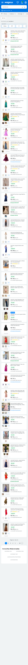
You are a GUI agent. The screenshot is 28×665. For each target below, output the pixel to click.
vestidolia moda (19, 551)
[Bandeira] (6, 81)
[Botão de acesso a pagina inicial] (10, 2)
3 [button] (10, 543)
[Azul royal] (3, 81)
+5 (8, 518)
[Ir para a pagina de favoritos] (18, 2)
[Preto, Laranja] (3, 68)
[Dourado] (6, 441)
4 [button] (12, 543)
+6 (8, 96)
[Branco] (6, 123)
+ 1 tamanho (6, 42)
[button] (22, 7)
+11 (8, 188)
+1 (8, 138)
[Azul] (3, 55)
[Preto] (6, 55)
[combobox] (14, 7)
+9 (8, 81)
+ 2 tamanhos (6, 84)
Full (4, 18)
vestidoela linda (14, 559)
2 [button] (8, 543)
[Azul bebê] (6, 188)
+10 (8, 254)
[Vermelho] (7, 309)
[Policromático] (6, 384)
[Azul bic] (6, 40)
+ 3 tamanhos (6, 125)
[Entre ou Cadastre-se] (25, 2)
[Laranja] (3, 494)
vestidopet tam (14, 554)
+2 (8, 412)
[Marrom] (6, 518)
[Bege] (6, 413)
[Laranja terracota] (6, 138)
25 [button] (19, 543)
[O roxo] (3, 384)
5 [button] (15, 543)
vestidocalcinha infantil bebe (14, 556)
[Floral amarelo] (6, 296)
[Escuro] (3, 151)
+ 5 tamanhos (7, 151)
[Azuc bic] (6, 400)
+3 (8, 55)
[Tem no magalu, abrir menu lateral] (2, 2)
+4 (8, 40)
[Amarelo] (3, 40)
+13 (8, 295)
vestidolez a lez (8, 551)
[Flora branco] (3, 296)
